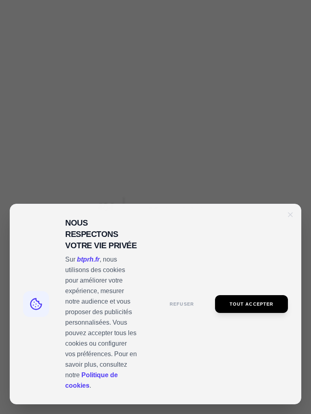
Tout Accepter (252, 304)
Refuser (182, 304)
